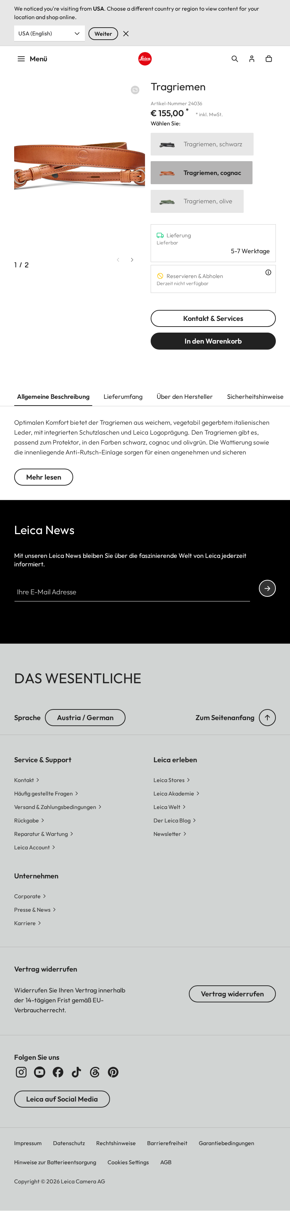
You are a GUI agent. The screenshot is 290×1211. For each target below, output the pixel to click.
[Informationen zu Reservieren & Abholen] (268, 272)
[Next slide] (132, 260)
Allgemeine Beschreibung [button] (53, 396)
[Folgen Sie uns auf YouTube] (40, 1072)
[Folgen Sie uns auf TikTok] (76, 1072)
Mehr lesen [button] (43, 476)
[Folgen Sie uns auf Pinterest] (113, 1072)
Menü (38, 58)
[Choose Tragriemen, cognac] (202, 172)
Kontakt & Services (213, 318)
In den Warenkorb (213, 340)
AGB (166, 1162)
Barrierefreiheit (167, 1143)
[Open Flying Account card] (252, 58)
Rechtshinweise (116, 1143)
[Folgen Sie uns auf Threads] (95, 1072)
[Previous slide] (118, 260)
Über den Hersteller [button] (185, 396)
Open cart (269, 58)
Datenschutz (69, 1143)
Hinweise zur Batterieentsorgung (55, 1162)
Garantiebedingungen (226, 1143)
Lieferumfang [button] (123, 396)
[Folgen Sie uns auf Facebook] (58, 1072)
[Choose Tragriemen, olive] (197, 201)
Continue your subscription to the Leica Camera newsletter (267, 588)
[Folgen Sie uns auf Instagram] (21, 1072)
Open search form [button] (235, 58)
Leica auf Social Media (62, 1098)
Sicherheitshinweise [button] (255, 396)
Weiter (103, 33)
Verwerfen (126, 33)
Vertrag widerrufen (232, 993)
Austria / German (85, 717)
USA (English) (35, 33)
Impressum (28, 1143)
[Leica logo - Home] (144, 58)
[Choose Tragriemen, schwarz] (202, 144)
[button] (267, 717)
